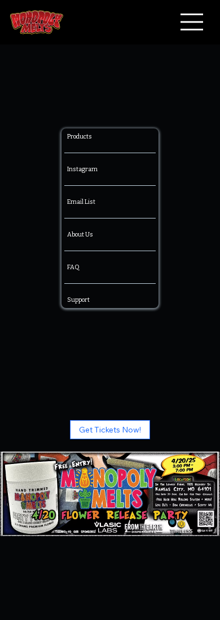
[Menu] (192, 22)
